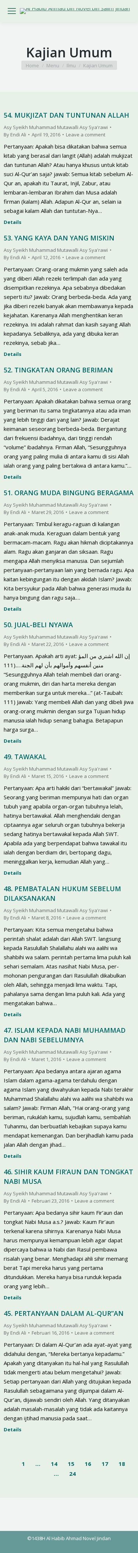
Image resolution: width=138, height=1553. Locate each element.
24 (72, 1473)
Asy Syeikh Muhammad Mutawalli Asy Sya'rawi (56, 127)
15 (71, 1463)
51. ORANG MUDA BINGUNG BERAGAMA (69, 492)
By (15, 134)
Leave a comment (85, 134)
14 (54, 1463)
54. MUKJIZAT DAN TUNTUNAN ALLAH (66, 115)
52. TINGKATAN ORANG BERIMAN (58, 369)
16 (88, 1463)
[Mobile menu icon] (11, 11)
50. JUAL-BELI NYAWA (38, 624)
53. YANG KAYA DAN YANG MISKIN (59, 237)
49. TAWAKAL (25, 756)
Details (12, 222)
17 (105, 1463)
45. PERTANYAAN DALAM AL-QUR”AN (64, 1313)
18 (121, 1463)
